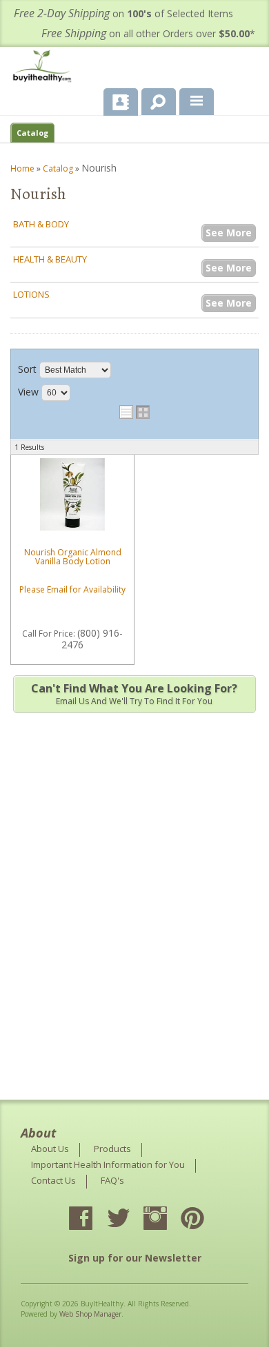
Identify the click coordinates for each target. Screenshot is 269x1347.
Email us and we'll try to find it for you (134, 694)
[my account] (120, 102)
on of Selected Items (123, 13)
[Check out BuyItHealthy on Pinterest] (205, 1219)
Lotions (31, 294)
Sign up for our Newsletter (134, 1257)
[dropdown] (196, 102)
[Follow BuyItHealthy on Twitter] (130, 1219)
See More (229, 232)
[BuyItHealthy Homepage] (45, 67)
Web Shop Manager (90, 1314)
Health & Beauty (50, 259)
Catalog (32, 132)
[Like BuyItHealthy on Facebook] (93, 1219)
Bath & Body (41, 224)
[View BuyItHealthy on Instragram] (167, 1219)
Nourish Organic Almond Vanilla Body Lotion (72, 556)
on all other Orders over (148, 33)
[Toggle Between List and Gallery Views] (134, 412)
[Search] (153, 99)
